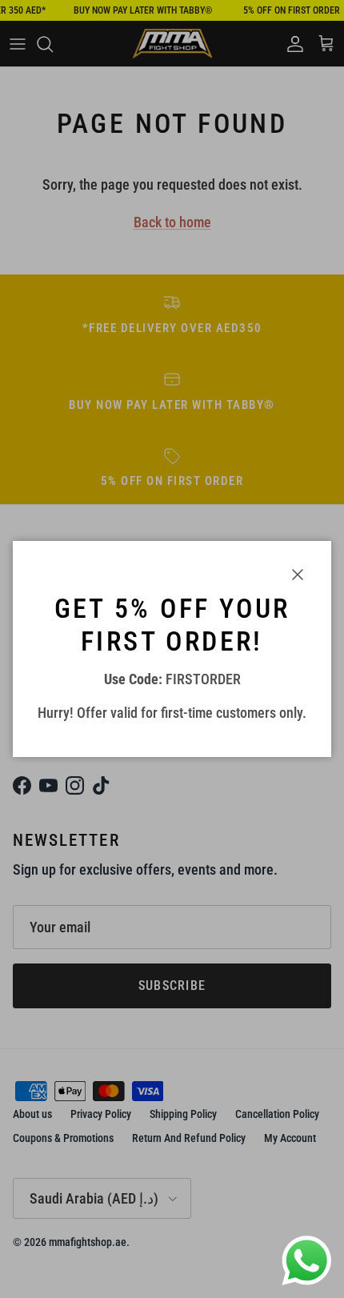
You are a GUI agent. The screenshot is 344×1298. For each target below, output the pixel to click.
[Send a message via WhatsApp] (307, 1261)
